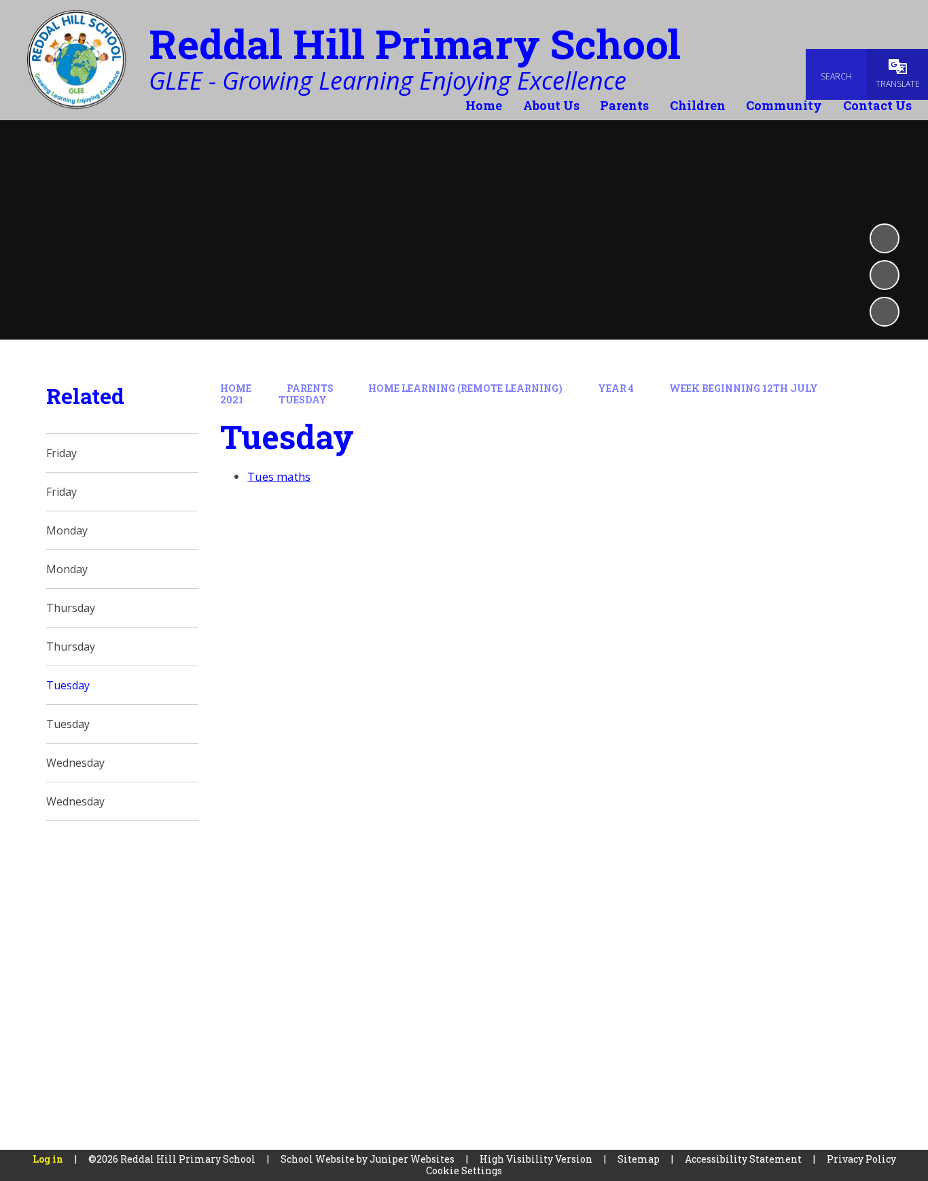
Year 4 (616, 388)
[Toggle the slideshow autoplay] (884, 238)
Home (235, 388)
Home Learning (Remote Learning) (465, 388)
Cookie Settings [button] (464, 1170)
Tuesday (303, 399)
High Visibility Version (536, 1158)
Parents (310, 388)
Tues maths (278, 476)
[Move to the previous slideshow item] (884, 275)
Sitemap (639, 1158)
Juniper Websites (412, 1158)
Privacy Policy (861, 1158)
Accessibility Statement (743, 1158)
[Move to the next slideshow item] (884, 312)
